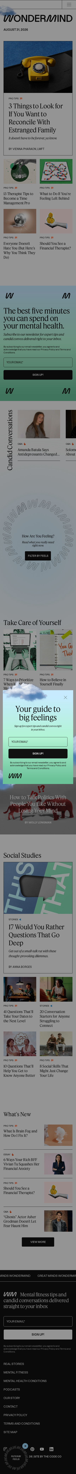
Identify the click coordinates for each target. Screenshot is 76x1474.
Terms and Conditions (38, 768)
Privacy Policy (54, 765)
